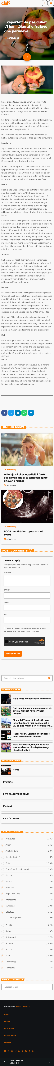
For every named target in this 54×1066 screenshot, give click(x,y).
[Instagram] (26, 1051)
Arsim (8, 845)
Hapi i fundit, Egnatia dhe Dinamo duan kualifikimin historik (31, 735)
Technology (11, 961)
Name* (7, 590)
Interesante (11, 899)
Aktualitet (10, 839)
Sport (8, 955)
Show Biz (10, 943)
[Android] (33, 1051)
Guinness (10, 887)
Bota (8, 863)
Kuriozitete (10, 906)
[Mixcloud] (19, 1051)
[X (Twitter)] (9, 1051)
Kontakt (7, 806)
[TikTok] (16, 1051)
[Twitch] (12, 1051)
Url (5, 615)
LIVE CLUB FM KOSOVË (16, 794)
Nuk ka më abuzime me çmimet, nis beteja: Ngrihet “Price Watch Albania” (32, 711)
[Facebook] (29, 1051)
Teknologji (10, 967)
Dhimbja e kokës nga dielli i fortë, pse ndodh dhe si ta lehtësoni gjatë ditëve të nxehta (26, 477)
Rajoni (8, 931)
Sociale (9, 949)
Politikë (9, 925)
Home (16, 769)
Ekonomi (10, 875)
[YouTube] (5, 1051)
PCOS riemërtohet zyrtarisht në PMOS (23, 533)
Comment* (9, 573)
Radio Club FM (23, 1007)
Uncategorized (15, 917)
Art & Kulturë (12, 851)
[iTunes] (22, 1051)
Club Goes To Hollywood (17, 869)
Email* (7, 602)
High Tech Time (13, 893)
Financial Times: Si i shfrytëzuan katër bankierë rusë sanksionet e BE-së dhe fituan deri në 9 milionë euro (31, 724)
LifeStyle (10, 912)
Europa (9, 881)
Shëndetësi (10, 470)
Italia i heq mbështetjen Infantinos (32, 698)
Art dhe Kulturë (13, 857)
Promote (8, 782)
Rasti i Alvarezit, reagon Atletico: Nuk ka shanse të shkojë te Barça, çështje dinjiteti (31, 747)
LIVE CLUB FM (11, 818)
